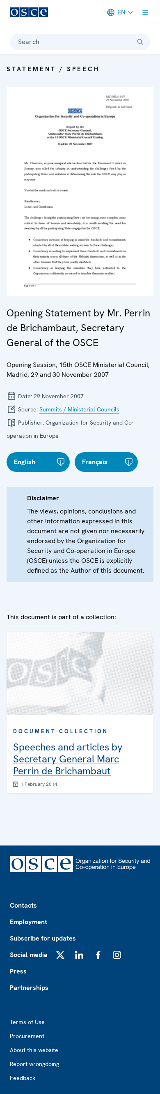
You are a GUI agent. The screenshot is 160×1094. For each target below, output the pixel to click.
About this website (34, 1050)
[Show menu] (145, 12)
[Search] (140, 42)
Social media (29, 954)
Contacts (23, 905)
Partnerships (29, 987)
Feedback (22, 1078)
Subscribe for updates (43, 938)
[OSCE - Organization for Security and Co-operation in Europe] (29, 12)
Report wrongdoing (34, 1064)
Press (18, 971)
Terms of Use (27, 1022)
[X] (60, 955)
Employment (28, 921)
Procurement (27, 1036)
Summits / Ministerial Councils (79, 409)
